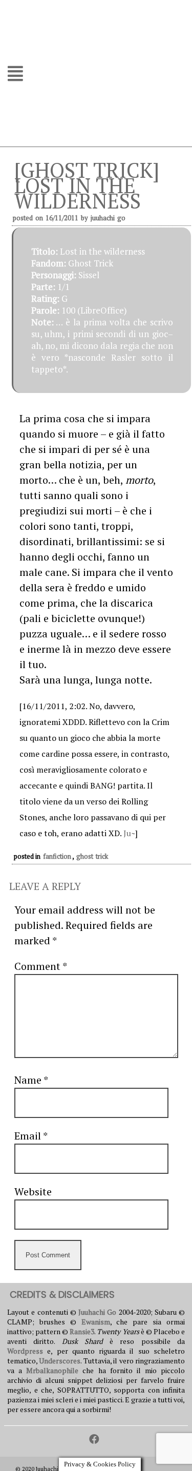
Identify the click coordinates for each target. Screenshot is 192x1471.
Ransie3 (82, 1331)
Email (30, 1136)
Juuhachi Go (108, 217)
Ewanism (95, 1322)
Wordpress (25, 1351)
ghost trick (92, 856)
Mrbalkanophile (52, 1370)
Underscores (59, 1360)
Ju (127, 833)
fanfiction (57, 856)
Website (33, 1191)
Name (31, 1080)
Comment (40, 966)
